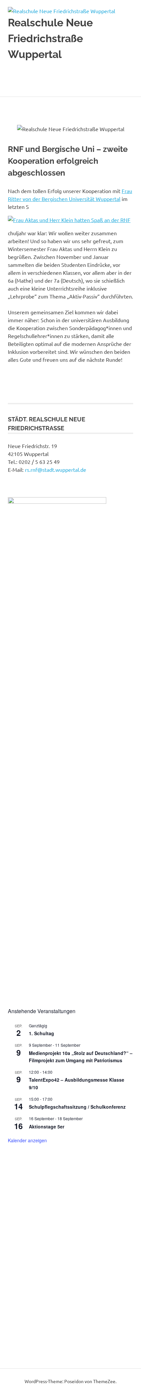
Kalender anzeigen (27, 1140)
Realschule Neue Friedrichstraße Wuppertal (50, 38)
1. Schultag (41, 1033)
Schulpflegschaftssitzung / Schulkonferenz (77, 1106)
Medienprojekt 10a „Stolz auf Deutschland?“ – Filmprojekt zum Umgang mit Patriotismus (80, 1057)
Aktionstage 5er (46, 1126)
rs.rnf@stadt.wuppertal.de (55, 469)
